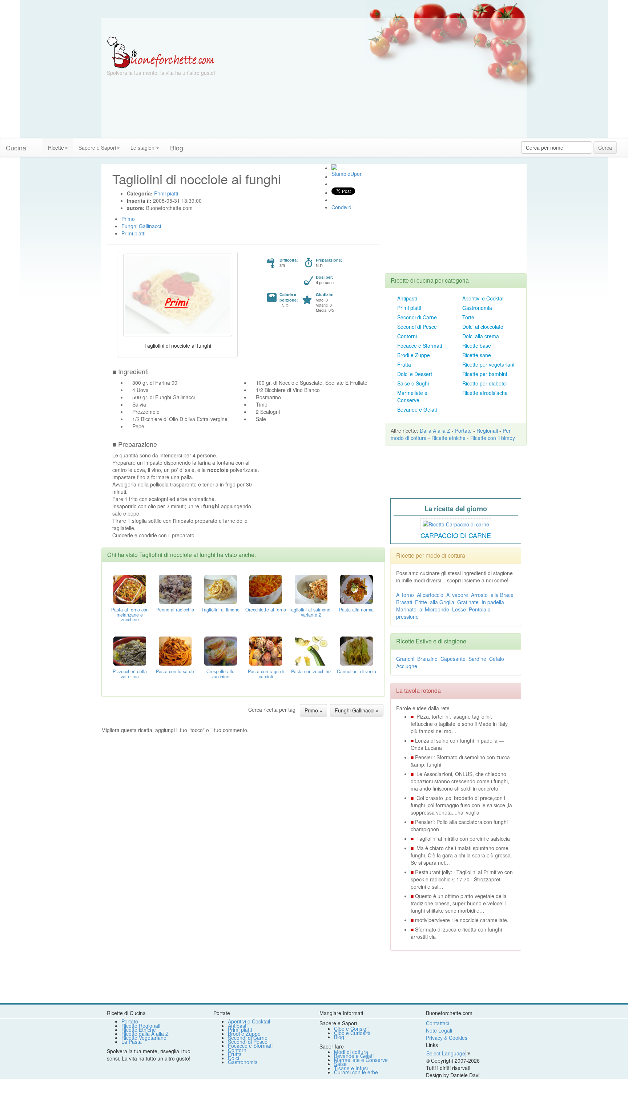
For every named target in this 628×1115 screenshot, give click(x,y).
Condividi (342, 207)
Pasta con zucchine (311, 671)
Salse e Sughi (413, 383)
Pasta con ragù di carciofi (266, 674)
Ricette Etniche (138, 1029)
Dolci (233, 1058)
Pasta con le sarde (175, 671)
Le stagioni (143, 147)
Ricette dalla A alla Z (145, 1033)
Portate (463, 430)
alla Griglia (442, 602)
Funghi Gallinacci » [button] (357, 710)
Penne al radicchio (175, 609)
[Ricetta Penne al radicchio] (175, 588)
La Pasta (131, 1041)
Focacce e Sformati (419, 345)
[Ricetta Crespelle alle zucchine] (220, 650)
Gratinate (468, 602)
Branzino (427, 658)
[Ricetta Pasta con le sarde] (175, 650)
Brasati (404, 602)
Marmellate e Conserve (412, 396)
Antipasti (407, 298)
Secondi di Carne (417, 317)
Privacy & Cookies (446, 1037)
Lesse (459, 609)
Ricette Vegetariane (143, 1037)
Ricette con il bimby (492, 437)
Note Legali (439, 1030)
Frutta (404, 364)
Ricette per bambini (484, 373)
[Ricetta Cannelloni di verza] (356, 650)
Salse (340, 1063)
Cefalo (496, 658)
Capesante (453, 658)
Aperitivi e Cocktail (483, 298)
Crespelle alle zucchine (220, 674)
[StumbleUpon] (334, 167)
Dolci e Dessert (414, 373)
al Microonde (434, 609)
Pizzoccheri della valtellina (130, 674)
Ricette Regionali (140, 1025)
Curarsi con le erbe (356, 1072)
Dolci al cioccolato (482, 326)
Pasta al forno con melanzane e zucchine (130, 614)
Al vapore (457, 594)
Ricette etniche (448, 437)
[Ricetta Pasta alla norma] (356, 588)
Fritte (421, 602)
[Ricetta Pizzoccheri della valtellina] (129, 650)
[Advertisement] (385, 87)
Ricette (56, 147)
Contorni (407, 336)
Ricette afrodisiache (485, 392)
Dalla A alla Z (435, 430)
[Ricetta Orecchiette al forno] (265, 588)
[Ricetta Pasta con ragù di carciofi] (265, 650)
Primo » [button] (313, 710)
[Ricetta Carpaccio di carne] (455, 523)
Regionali (487, 430)
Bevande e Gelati (417, 409)
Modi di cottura (351, 1051)
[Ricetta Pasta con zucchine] (311, 650)
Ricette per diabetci (484, 383)
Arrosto (479, 594)
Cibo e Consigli (351, 1028)
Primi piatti (409, 307)
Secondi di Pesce (417, 326)
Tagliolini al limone (220, 609)
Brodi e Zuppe (413, 355)
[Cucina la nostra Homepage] (37, 143)
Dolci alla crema (480, 336)
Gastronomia (477, 307)
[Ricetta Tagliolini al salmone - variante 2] (311, 588)
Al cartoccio (430, 594)
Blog (339, 1037)
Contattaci (437, 1023)
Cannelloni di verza (356, 671)
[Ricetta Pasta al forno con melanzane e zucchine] (129, 588)
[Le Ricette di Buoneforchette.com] (161, 52)
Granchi (405, 658)
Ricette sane (476, 355)
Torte (468, 317)
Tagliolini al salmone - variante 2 (311, 612)
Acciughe (406, 666)
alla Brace (502, 594)
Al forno (405, 594)
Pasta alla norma (356, 609)
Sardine (477, 658)
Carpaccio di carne (455, 535)
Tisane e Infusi (351, 1068)
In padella (493, 602)
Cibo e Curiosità (352, 1033)
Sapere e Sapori (97, 147)
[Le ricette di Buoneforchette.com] (314, 27)
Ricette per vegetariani (488, 364)
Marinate (406, 609)
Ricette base (476, 345)
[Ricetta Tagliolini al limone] (220, 588)
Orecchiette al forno (265, 609)
